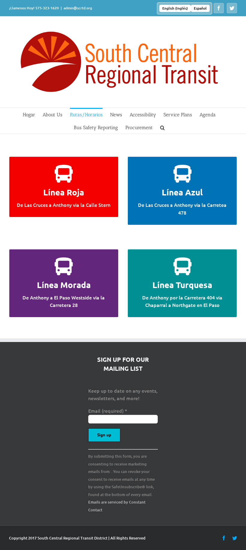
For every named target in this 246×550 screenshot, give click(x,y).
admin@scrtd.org (78, 7)
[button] (162, 127)
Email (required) (107, 410)
